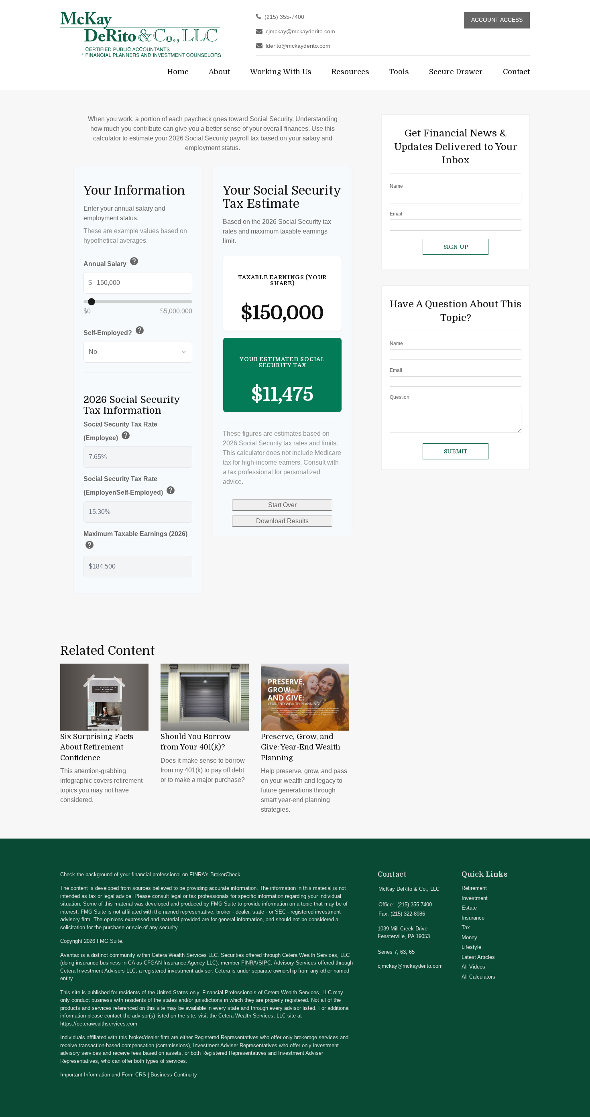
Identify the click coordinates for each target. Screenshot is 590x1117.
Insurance (473, 918)
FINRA (249, 963)
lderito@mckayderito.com (298, 46)
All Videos (473, 967)
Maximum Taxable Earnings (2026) (135, 541)
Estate (469, 908)
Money (469, 937)
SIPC (264, 963)
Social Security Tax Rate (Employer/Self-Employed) (129, 486)
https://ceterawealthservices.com (98, 1024)
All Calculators (478, 977)
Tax (466, 927)
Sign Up (456, 247)
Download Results (282, 521)
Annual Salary (111, 262)
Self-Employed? (113, 331)
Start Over (282, 505)
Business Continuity (174, 1075)
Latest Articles (478, 957)
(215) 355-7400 (284, 17)
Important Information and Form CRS (103, 1075)
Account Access (497, 20)
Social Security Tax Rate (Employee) (120, 432)
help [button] (134, 261)
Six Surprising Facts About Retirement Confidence (97, 747)
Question (399, 397)
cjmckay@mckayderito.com (300, 31)
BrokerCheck (225, 874)
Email (396, 214)
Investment (475, 898)
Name (396, 186)
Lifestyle (471, 947)
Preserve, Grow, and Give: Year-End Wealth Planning (300, 747)
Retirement (474, 888)
